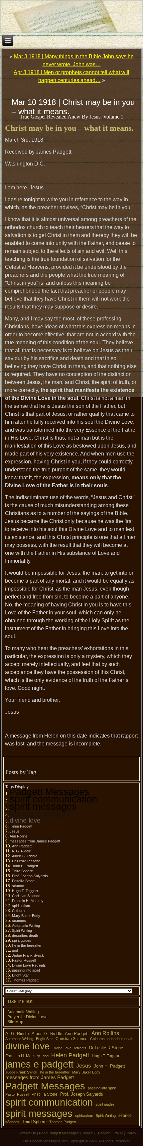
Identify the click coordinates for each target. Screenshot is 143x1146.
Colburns (19, 911)
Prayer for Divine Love (27, 1017)
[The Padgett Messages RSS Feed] (8, 1136)
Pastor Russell (24, 960)
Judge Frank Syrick (28, 955)
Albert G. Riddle (24, 856)
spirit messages (43, 806)
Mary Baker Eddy (26, 916)
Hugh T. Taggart (25, 891)
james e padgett (42, 813)
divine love (25, 820)
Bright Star (20, 975)
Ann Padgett (22, 846)
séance (18, 886)
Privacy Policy (124, 1133)
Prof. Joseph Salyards (30, 876)
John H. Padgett (25, 866)
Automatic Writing (26, 926)
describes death (25, 935)
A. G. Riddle (21, 851)
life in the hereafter (27, 945)
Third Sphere (22, 871)
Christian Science (26, 896)
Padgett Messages (49, 791)
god (15, 950)
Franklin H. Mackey (28, 901)
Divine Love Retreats (29, 965)
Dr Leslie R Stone (26, 861)
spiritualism (21, 906)
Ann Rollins (19, 836)
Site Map (15, 1022)
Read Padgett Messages (59, 1133)
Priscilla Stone (23, 881)
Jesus (15, 831)
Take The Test (19, 1001)
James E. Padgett (96, 1133)
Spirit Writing (22, 930)
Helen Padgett (21, 826)
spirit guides (21, 940)
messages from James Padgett (35, 841)
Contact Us (27, 1133)
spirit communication (53, 798)
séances (19, 921)
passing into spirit (26, 970)
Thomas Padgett (25, 980)
